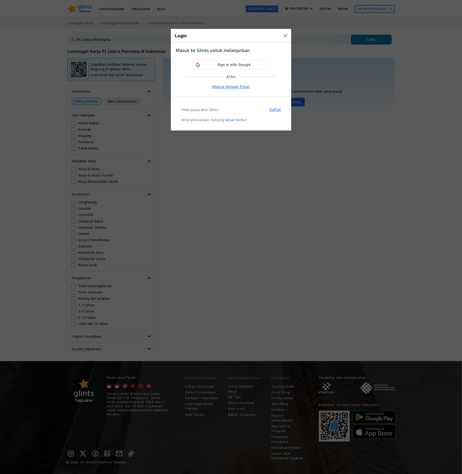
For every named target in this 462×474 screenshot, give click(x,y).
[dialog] (231, 79)
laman (230, 119)
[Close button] (285, 35)
